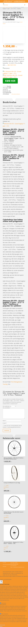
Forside (4, 562)
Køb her (10, 80)
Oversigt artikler (14, 562)
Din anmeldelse (6, 407)
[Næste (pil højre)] (1, 626)
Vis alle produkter (6, 564)
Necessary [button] (2, 601)
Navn (4, 420)
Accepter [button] (19, 577)
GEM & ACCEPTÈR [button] (4, 623)
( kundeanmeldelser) (16, 94)
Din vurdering (6, 406)
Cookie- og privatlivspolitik (8, 568)
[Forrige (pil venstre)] (0, 626)
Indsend (6, 430)
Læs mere (3, 577)
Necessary (4, 603)
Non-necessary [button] (3, 612)
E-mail (4, 423)
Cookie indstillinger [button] (11, 577)
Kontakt (4, 566)
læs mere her (12, 65)
